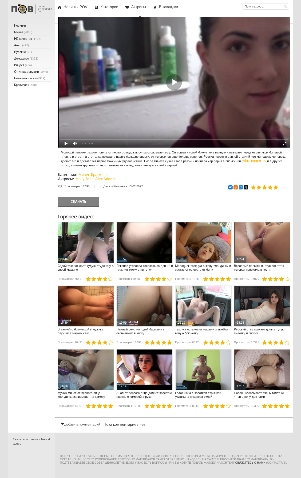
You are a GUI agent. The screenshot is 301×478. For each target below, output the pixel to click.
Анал (21, 45)
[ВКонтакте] (230, 187)
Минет (84, 175)
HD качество (27, 38)
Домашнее (26, 58)
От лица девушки (31, 71)
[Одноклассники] (236, 187)
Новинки (20, 25)
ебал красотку (254, 161)
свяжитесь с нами (250, 462)
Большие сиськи (29, 78)
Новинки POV (75, 7)
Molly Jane (84, 179)
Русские (23, 52)
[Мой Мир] (241, 187)
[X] (246, 187)
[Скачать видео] (78, 202)
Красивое (99, 175)
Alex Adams (105, 179)
